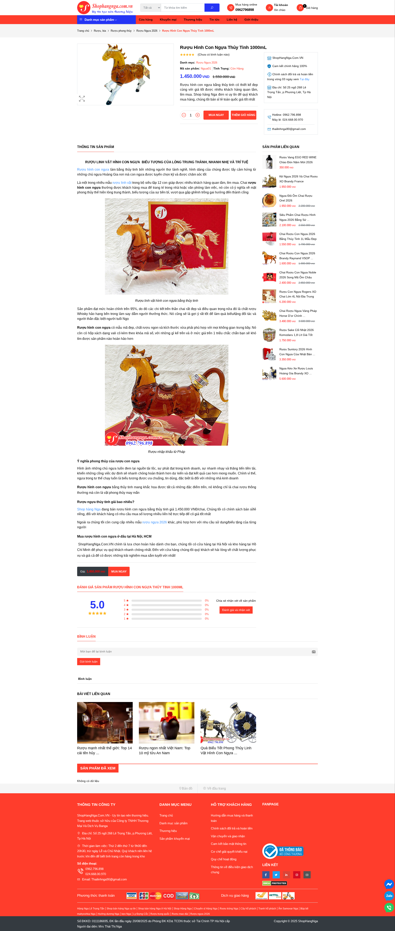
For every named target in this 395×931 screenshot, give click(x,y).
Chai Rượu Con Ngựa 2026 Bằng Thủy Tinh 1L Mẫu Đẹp (298, 236)
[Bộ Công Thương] (282, 851)
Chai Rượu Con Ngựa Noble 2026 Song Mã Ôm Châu (297, 275)
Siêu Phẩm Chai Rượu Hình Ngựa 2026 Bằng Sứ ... (297, 217)
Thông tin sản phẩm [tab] (95, 147)
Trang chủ (83, 30)
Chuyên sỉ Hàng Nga (205, 908)
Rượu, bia (100, 30)
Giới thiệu (251, 19)
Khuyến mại (168, 19)
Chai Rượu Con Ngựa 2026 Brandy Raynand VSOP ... (297, 256)
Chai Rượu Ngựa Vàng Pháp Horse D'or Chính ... (298, 313)
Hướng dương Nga (108, 913)
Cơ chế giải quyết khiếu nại (229, 851)
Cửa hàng (146, 19)
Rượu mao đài (180, 913)
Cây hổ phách (248, 908)
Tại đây (304, 79)
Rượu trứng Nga (229, 908)
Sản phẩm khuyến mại (174, 838)
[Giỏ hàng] (300, 7)
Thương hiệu (193, 19)
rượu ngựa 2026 (154, 522)
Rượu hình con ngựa (93, 169)
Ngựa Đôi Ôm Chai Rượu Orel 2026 (295, 198)
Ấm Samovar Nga (288, 908)
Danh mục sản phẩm (99, 19)
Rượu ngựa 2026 (200, 913)
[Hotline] (389, 907)
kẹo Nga (126, 913)
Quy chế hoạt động (223, 859)
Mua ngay (216, 115)
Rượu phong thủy (121, 30)
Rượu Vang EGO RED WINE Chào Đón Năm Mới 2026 (297, 160)
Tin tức (214, 19)
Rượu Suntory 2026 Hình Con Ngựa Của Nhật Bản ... (297, 352)
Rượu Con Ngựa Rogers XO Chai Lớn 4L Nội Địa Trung (297, 294)
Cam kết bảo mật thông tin (228, 843)
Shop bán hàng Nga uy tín (121, 908)
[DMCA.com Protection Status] (290, 883)
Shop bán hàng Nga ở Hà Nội (154, 908)
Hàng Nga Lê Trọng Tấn (90, 908)
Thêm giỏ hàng (243, 115)
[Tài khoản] (269, 8)
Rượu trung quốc (160, 913)
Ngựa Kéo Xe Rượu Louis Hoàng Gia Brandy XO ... (296, 371)
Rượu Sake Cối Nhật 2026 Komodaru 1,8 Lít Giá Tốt (296, 332)
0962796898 (244, 10)
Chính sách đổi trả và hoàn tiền (231, 828)
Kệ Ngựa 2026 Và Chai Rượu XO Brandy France (298, 179)
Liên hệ (232, 19)
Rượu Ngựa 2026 (146, 30)
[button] (135, 788)
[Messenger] (389, 884)
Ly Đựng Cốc (140, 913)
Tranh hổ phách (267, 908)
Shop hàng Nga (89, 509)
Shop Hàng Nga (183, 908)
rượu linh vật (122, 182)
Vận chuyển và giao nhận (228, 836)
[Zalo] (389, 895)
